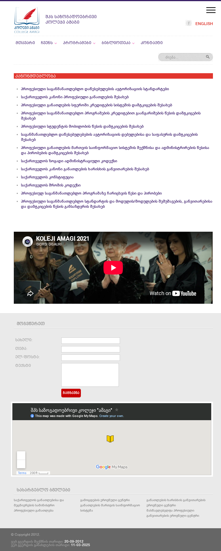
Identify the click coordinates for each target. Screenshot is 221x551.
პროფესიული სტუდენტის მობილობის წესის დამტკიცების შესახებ (82, 126)
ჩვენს (47, 43)
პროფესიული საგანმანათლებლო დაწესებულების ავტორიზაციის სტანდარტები (95, 89)
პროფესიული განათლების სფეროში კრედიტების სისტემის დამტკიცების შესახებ (96, 105)
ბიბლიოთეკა (116, 43)
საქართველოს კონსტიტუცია (47, 177)
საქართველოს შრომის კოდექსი (51, 185)
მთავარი (25, 43)
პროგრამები (77, 43)
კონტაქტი (152, 43)
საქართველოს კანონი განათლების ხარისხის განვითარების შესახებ (85, 169)
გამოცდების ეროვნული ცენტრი (105, 500)
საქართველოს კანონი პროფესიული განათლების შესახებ (75, 97)
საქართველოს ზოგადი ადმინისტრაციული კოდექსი (69, 161)
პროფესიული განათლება (34, 510)
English (204, 23)
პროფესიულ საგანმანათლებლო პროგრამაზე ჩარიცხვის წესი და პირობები (91, 193)
